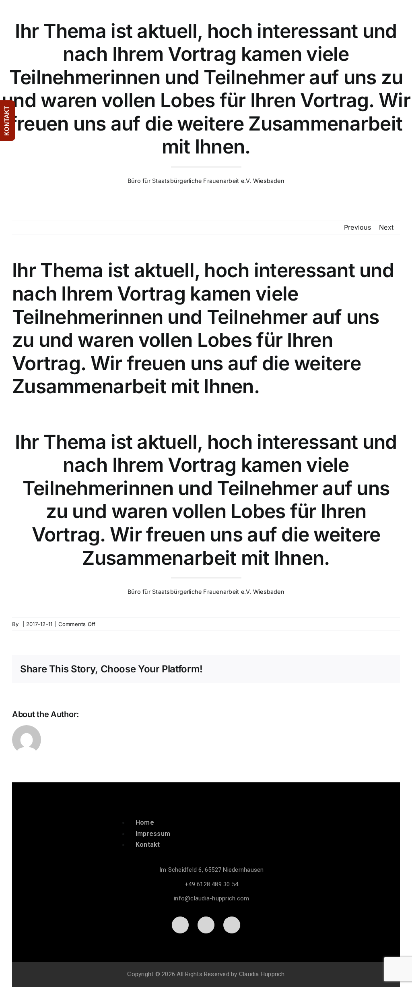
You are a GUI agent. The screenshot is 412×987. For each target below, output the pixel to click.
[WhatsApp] (311, 669)
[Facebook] (259, 669)
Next (386, 227)
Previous (357, 227)
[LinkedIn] (298, 669)
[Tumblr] (337, 669)
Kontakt (148, 844)
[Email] (389, 669)
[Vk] (363, 669)
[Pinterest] (350, 669)
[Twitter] (272, 669)
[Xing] (376, 669)
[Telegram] (324, 669)
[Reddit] (285, 669)
